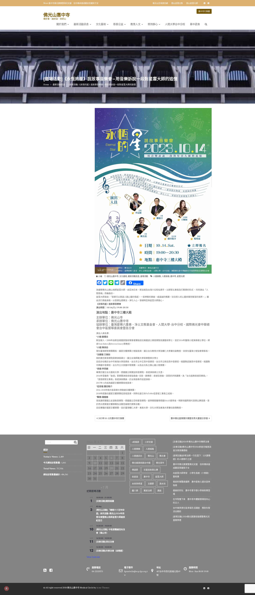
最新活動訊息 (81, 24)
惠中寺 (173, 276)
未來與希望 (137, 483)
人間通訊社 (137, 455)
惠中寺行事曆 (204, 11)
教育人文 (135, 24)
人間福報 (150, 448)
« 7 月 (104, 487)
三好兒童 (149, 441)
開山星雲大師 (192, 3)
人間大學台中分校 (175, 24)
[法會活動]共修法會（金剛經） (110, 550)
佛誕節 (135, 469)
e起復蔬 (135, 441)
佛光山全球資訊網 (160, 3)
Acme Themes (102, 587)
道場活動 (144, 276)
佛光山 (151, 455)
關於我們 (61, 24)
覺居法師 (148, 490)
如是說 (135, 476)
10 (95, 463)
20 (111, 468)
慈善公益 (118, 24)
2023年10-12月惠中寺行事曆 (111, 418)
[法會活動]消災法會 (105, 541)
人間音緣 (165, 276)
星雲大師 (181, 276)
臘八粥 (135, 490)
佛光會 (162, 455)
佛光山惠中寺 (56, 15)
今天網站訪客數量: (52, 462)
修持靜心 (153, 24)
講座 (159, 490)
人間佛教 (157, 276)
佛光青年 (160, 462)
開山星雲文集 (177, 3)
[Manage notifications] (6, 588)
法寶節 (151, 483)
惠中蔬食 (195, 24)
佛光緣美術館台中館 (141, 462)
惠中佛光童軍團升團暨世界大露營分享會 (189, 418)
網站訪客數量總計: (52, 474)
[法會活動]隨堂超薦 (105, 501)
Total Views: (50, 468)
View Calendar (93, 556)
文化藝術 (101, 24)
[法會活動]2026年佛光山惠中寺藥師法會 (191, 441)
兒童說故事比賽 (151, 469)
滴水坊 (162, 483)
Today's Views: (51, 456)
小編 (100, 276)
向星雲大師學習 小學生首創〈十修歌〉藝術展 (69, 3)
